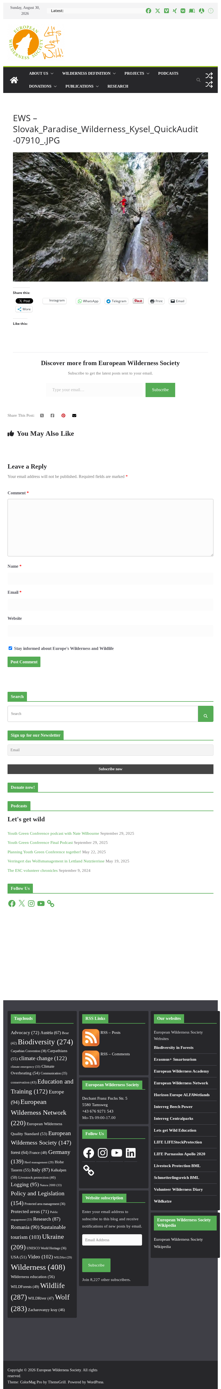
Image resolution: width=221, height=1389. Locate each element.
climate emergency (25, 1066)
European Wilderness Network (39, 1112)
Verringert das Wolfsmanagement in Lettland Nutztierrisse (56, 861)
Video (40, 1257)
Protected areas (30, 1211)
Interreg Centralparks (173, 1118)
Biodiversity (45, 1042)
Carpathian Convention (28, 1051)
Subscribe (160, 389)
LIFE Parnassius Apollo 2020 (179, 1154)
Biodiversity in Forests (174, 1047)
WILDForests (25, 1286)
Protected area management (45, 1204)
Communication (54, 1073)
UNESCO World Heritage (46, 1248)
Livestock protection (37, 1177)
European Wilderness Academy (181, 1071)
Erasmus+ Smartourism (175, 1059)
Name (15, 566)
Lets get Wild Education (175, 1130)
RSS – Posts (109, 1032)
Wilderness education (33, 1276)
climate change (43, 1058)
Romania (25, 1227)
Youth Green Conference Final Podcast (40, 842)
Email (15, 592)
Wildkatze (163, 1201)
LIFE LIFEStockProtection (178, 1142)
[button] (51, 73)
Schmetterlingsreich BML (176, 1177)
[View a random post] (209, 75)
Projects (134, 73)
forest (19, 1152)
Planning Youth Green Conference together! (44, 852)
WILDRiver (41, 1298)
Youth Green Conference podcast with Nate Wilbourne (53, 833)
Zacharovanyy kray (46, 1310)
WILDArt (63, 1257)
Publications (79, 86)
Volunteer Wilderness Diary (178, 1189)
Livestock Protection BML (177, 1166)
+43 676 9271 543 (97, 1111)
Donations (40, 86)
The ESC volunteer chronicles (33, 870)
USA (19, 1257)
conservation (23, 1082)
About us (38, 73)
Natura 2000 (51, 1185)
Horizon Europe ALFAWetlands (182, 1095)
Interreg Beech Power (173, 1106)
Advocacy (25, 1032)
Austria (50, 1032)
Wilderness (38, 1267)
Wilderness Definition (86, 73)
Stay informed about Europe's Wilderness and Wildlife (63, 648)
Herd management (39, 1162)
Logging (25, 1184)
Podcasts (168, 73)
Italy (41, 1169)
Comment (18, 493)
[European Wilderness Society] (14, 80)
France (38, 1152)
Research (118, 86)
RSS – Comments (114, 1054)
